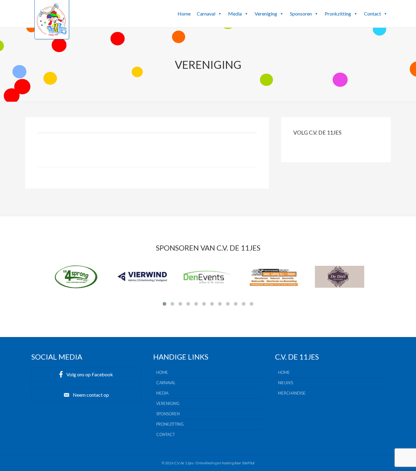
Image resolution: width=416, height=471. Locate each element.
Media (235, 13)
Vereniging (266, 13)
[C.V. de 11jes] (52, 34)
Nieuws (285, 382)
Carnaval (206, 13)
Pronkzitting (338, 13)
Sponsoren (301, 13)
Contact (372, 13)
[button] (219, 14)
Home (184, 13)
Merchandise (292, 393)
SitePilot (248, 463)
